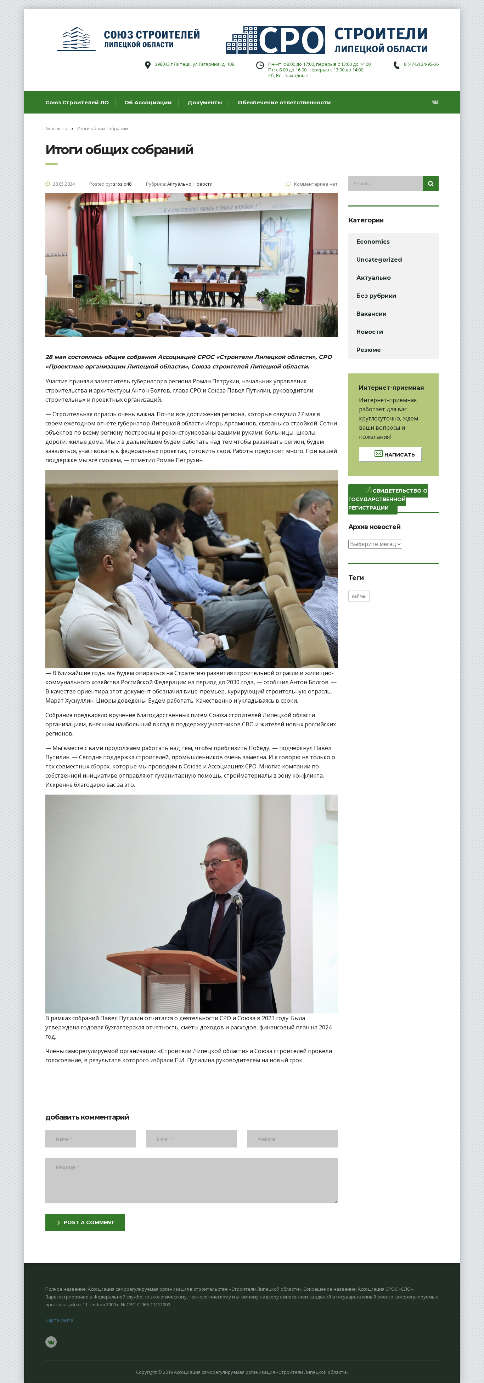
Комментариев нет (316, 184)
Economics (373, 241)
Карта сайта (59, 1320)
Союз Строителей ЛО (77, 102)
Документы (204, 102)
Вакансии (371, 313)
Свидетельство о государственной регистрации (388, 499)
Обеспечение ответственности (284, 102)
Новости (369, 332)
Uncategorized (379, 259)
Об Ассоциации (148, 102)
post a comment (89, 1222)
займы (358, 596)
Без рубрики (376, 295)
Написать (399, 455)
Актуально (373, 277)
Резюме (368, 350)
